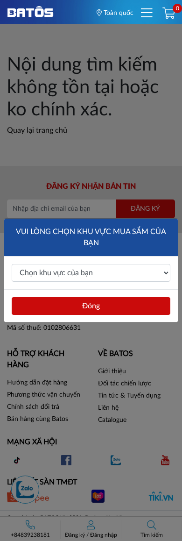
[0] (168, 14)
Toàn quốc (117, 13)
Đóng (91, 306)
